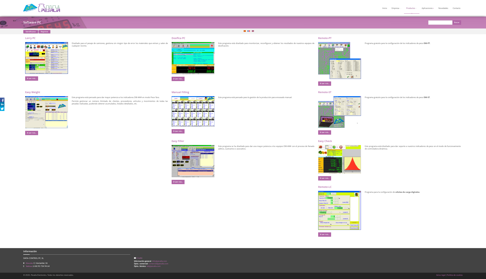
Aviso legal (440, 275)
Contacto (456, 8)
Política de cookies (455, 275)
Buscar (456, 22)
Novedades (443, 8)
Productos (410, 8)
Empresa (396, 8)
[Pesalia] (41, 8)
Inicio (384, 8)
